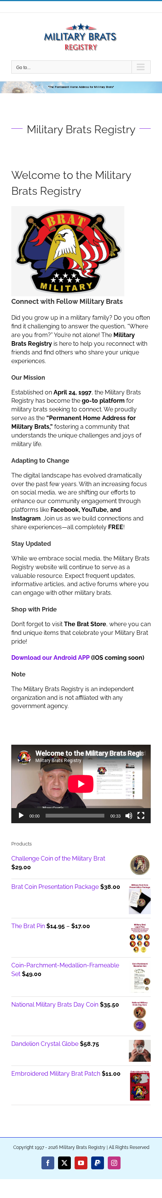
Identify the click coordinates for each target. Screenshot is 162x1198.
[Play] (21, 815)
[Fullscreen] (141, 815)
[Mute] (129, 815)
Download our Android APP (50, 657)
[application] (81, 784)
